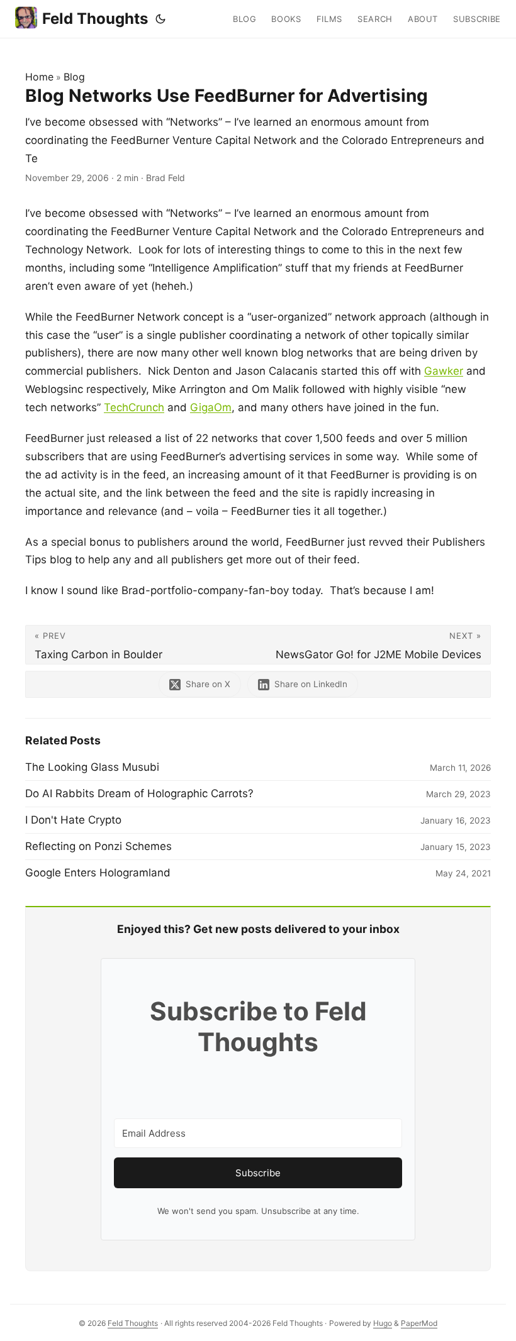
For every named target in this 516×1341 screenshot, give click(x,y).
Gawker (443, 371)
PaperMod (419, 1323)
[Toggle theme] (160, 19)
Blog (74, 76)
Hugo (382, 1323)
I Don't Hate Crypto (73, 820)
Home (39, 76)
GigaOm (211, 407)
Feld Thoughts (95, 18)
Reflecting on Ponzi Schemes (98, 846)
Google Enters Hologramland (98, 872)
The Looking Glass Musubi (92, 767)
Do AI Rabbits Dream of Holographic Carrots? (139, 793)
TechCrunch (134, 407)
